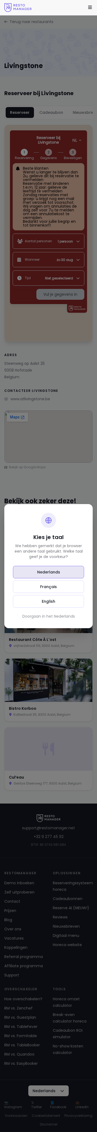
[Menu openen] (90, 7)
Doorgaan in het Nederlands (48, 616)
